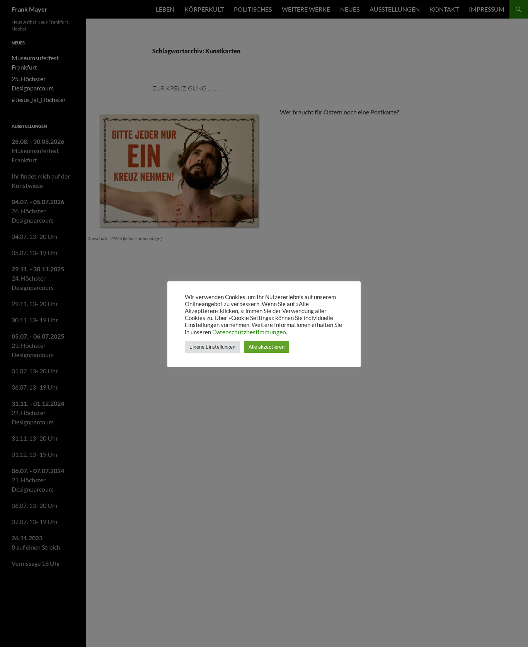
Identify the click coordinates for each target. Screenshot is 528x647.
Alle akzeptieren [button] (266, 347)
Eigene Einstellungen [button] (212, 347)
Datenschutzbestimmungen (249, 331)
